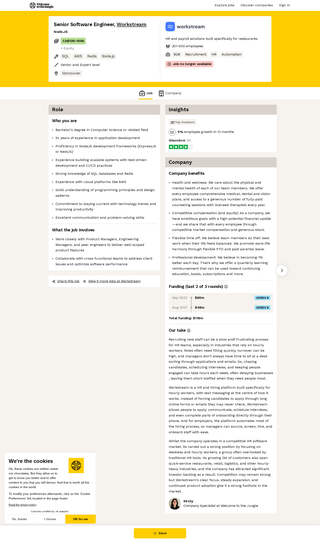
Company (173, 93)
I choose (50, 519)
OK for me (80, 519)
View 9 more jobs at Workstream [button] (114, 281)
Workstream (131, 24)
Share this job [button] (68, 281)
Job (149, 93)
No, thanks (19, 519)
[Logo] (42, 5)
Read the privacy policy (22, 504)
